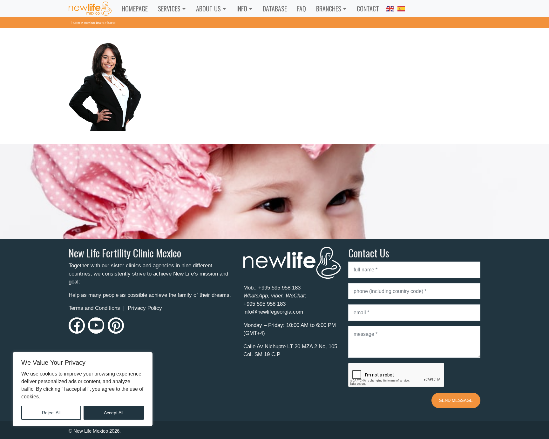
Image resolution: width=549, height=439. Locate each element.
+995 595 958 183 (279, 288)
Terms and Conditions (94, 308)
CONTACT (368, 8)
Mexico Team (94, 22)
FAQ (301, 8)
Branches (328, 8)
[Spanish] (401, 7)
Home (75, 22)
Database (275, 8)
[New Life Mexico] (90, 8)
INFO (241, 8)
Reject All (51, 412)
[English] (390, 7)
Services (169, 8)
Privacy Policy (145, 308)
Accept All (113, 412)
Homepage (135, 8)
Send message (456, 400)
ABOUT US (208, 8)
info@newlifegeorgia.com (273, 312)
